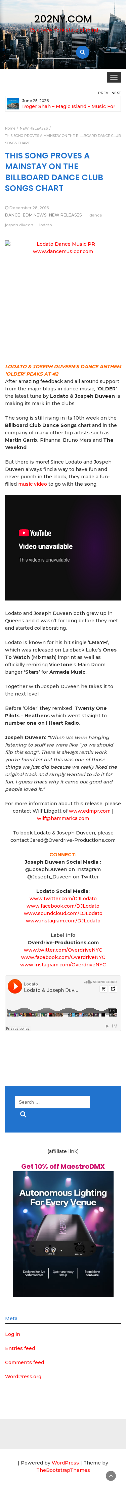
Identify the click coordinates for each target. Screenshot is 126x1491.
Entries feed (20, 1348)
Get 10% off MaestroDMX (63, 1166)
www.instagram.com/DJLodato (63, 921)
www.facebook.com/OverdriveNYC (63, 957)
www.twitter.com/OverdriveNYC (63, 950)
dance (95, 215)
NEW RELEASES (65, 215)
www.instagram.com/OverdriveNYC (63, 965)
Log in (12, 1334)
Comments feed (24, 1362)
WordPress (65, 1463)
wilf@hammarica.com (63, 818)
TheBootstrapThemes (63, 1470)
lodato (45, 224)
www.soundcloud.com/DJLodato (63, 913)
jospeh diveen (19, 224)
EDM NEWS (34, 215)
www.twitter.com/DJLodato (63, 899)
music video (32, 484)
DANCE (12, 215)
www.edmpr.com (90, 811)
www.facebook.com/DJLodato (63, 906)
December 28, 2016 (29, 207)
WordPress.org (23, 1377)
